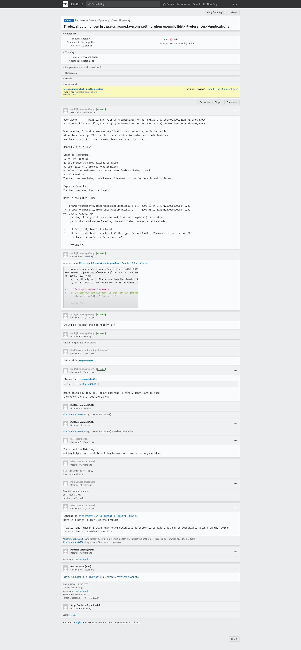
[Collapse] (235, 111)
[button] (231, 4)
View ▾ (234, 12)
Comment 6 (75, 509)
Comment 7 (75, 570)
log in (78, 622)
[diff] (122, 515)
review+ (201, 89)
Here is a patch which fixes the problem (83, 89)
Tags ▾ (218, 102)
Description (75, 112)
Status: (76, 57)
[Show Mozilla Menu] (65, 4)
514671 (74, 614)
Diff (218, 89)
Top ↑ (234, 639)
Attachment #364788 (73, 414)
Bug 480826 (81, 20)
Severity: (183, 43)
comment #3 (88, 379)
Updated (74, 336)
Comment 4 (75, 372)
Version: (75, 45)
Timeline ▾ (232, 102)
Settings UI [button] (87, 42)
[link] (100, 287)
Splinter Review (230, 89)
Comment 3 (75, 353)
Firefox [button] (85, 38)
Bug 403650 (86, 360)
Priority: (164, 43)
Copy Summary (214, 12)
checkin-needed (82, 559)
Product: (75, 38)
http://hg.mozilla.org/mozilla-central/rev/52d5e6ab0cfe (101, 577)
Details (211, 89)
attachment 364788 (90, 515)
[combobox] (123, 4)
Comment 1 (75, 256)
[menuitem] (168, 4)
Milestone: (74, 61)
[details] (110, 515)
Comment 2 (75, 317)
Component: (73, 42)
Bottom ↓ (205, 102)
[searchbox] (123, 4)
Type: (165, 39)
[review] (133, 515)
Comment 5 (75, 442)
